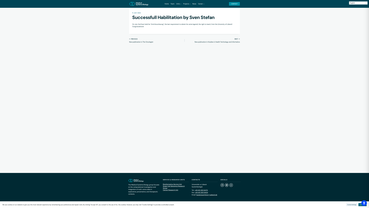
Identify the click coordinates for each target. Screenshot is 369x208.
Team (172, 4)
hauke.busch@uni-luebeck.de (206, 195)
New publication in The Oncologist (141, 40)
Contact (234, 4)
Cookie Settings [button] (351, 204)
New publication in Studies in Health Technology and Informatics (217, 40)
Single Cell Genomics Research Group (174, 187)
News (194, 4)
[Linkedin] (226, 185)
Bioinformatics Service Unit (172, 184)
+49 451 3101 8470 (201, 190)
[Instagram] (231, 185)
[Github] (222, 185)
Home (167, 4)
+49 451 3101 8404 (201, 193)
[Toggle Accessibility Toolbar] (364, 203)
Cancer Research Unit (170, 190)
